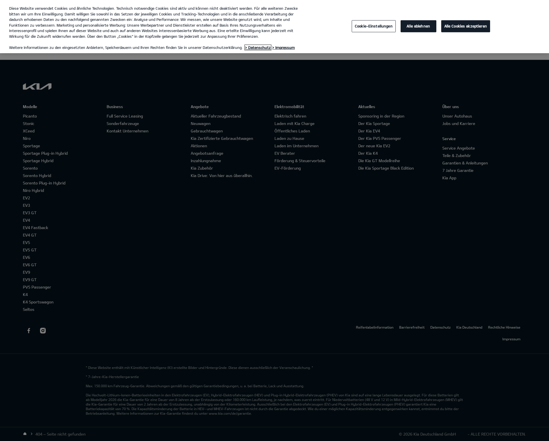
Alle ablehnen (418, 26)
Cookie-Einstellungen (374, 26)
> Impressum (283, 47)
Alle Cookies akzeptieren (465, 26)
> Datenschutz (258, 47)
